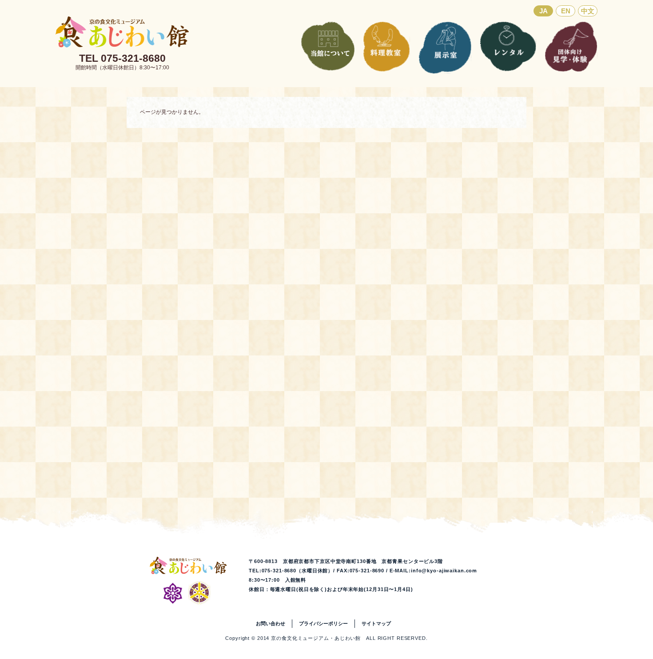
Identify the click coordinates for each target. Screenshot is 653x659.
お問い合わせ (270, 623)
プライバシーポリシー (323, 623)
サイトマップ (376, 623)
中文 (587, 11)
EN (565, 11)
